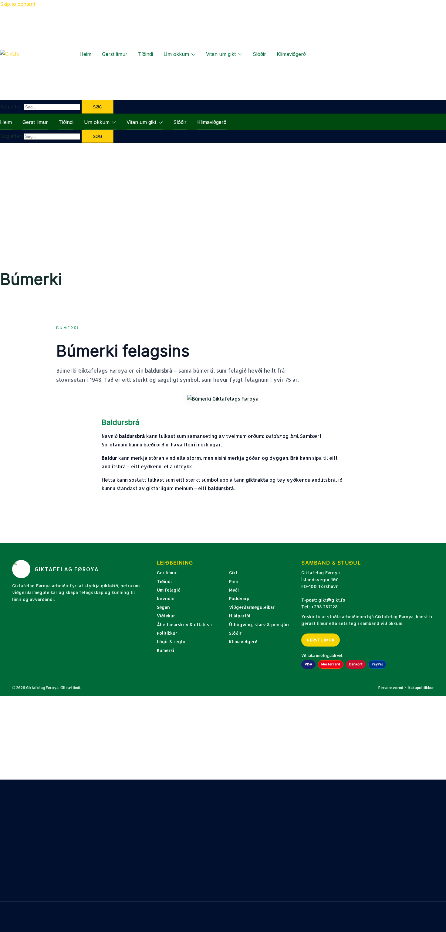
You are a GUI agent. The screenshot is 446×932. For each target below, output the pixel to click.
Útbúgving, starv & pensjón (259, 624)
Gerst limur (114, 54)
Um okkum (176, 54)
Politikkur (167, 633)
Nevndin (165, 598)
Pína (233, 581)
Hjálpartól (240, 615)
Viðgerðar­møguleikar (252, 607)
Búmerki (165, 650)
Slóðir (259, 54)
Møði (234, 589)
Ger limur (167, 572)
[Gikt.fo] (10, 54)
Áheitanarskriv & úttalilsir (184, 624)
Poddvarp (239, 598)
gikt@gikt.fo (331, 600)
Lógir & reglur (172, 641)
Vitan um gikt (221, 54)
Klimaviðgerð (291, 54)
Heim (85, 54)
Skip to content (17, 4)
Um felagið (169, 589)
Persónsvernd (390, 687)
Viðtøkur (166, 615)
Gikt (233, 572)
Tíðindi (145, 54)
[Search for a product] (315, 53)
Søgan (163, 607)
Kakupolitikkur (421, 687)
